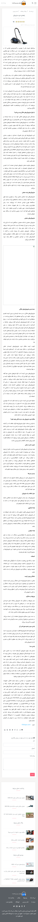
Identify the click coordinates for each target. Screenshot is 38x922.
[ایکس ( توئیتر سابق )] (14, 906)
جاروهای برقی (20, 654)
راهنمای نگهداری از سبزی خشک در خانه (15, 848)
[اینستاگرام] (22, 906)
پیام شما (32, 756)
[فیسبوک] (24, 906)
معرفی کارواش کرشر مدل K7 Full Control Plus (14, 815)
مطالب (18, 898)
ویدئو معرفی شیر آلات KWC (18, 864)
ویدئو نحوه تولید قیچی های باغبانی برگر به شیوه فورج (14, 872)
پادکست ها (11, 898)
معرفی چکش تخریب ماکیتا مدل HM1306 (15, 806)
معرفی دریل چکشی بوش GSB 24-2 (16, 798)
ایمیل (33, 748)
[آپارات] (16, 906)
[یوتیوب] (19, 906)
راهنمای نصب (9, 902)
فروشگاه (17, 902)
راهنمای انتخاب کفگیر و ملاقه (18, 840)
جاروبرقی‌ (32, 373)
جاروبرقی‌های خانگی (26, 112)
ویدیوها (25, 898)
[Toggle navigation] (35, 2)
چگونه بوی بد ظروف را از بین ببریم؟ (16, 832)
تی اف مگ (32, 898)
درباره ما (33, 902)
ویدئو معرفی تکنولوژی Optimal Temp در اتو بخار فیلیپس (14, 880)
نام (34, 741)
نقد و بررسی (25, 902)
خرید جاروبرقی (28, 419)
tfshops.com (26, 725)
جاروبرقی (30, 478)
